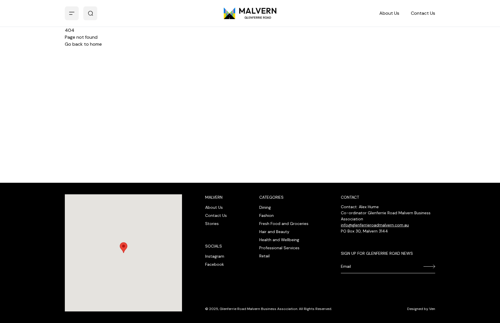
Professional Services (279, 247)
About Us (389, 13)
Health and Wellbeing (279, 239)
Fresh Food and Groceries (283, 223)
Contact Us (423, 13)
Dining (265, 207)
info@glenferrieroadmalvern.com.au (375, 225)
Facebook (214, 264)
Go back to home (83, 44)
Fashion (266, 215)
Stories (212, 223)
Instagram (214, 256)
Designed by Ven (421, 309)
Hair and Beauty (274, 231)
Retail (264, 256)
